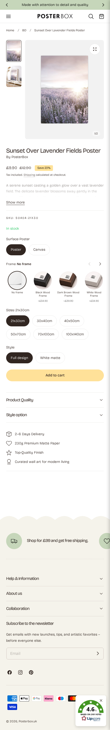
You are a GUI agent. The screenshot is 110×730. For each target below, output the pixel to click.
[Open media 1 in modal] (94, 49)
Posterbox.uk (28, 721)
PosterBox (20, 157)
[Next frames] (100, 264)
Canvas (39, 249)
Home (10, 30)
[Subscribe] (98, 653)
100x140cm (75, 334)
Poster (16, 249)
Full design (19, 358)
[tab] (13, 51)
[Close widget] (101, 700)
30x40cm (44, 321)
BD (24, 30)
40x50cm (72, 321)
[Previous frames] (89, 264)
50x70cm (18, 334)
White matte (50, 358)
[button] (8, 16)
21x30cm (18, 321)
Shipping (29, 175)
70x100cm (46, 334)
